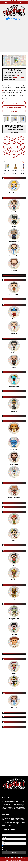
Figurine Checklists (18, 77)
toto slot (4, 793)
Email (3, 841)
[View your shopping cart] (20, 2)
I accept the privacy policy (9, 850)
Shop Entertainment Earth (14, 107)
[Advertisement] (14, 36)
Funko (17, 75)
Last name (4, 837)
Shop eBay (14, 103)
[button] (24, 2)
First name (4, 833)
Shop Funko (14, 111)
